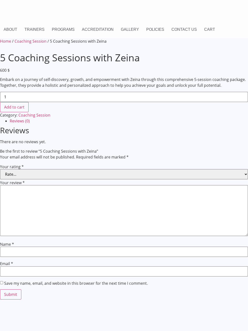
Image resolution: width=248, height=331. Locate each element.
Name (7, 244)
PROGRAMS (63, 29)
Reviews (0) (20, 121)
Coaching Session (30, 41)
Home (5, 41)
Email (6, 264)
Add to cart (14, 107)
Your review (12, 183)
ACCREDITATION (98, 29)
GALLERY (130, 29)
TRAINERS (34, 29)
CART (209, 29)
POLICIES (155, 29)
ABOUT (10, 29)
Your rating (12, 167)
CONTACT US (184, 29)
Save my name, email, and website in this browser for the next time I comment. (76, 283)
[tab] (129, 121)
